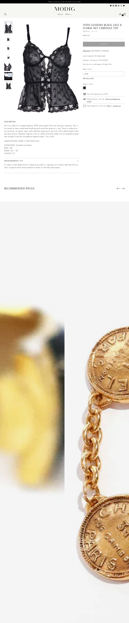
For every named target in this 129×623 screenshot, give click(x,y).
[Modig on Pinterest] (116, 6)
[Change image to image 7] (8, 85)
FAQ (108, 106)
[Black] (84, 87)
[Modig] (64, 9)
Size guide (90, 78)
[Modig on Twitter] (121, 6)
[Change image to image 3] (8, 48)
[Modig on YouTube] (124, 6)
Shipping (86, 50)
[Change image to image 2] (8, 39)
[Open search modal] (5, 14)
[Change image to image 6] (8, 76)
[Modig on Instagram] (113, 6)
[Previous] (34, 1)
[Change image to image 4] (8, 58)
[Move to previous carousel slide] (118, 188)
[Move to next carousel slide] (123, 188)
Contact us (117, 106)
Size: (87, 69)
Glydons (86, 31)
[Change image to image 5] (8, 67)
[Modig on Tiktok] (119, 6)
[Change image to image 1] (8, 28)
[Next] (95, 1)
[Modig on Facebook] (111, 6)
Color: (88, 84)
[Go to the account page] (119, 14)
